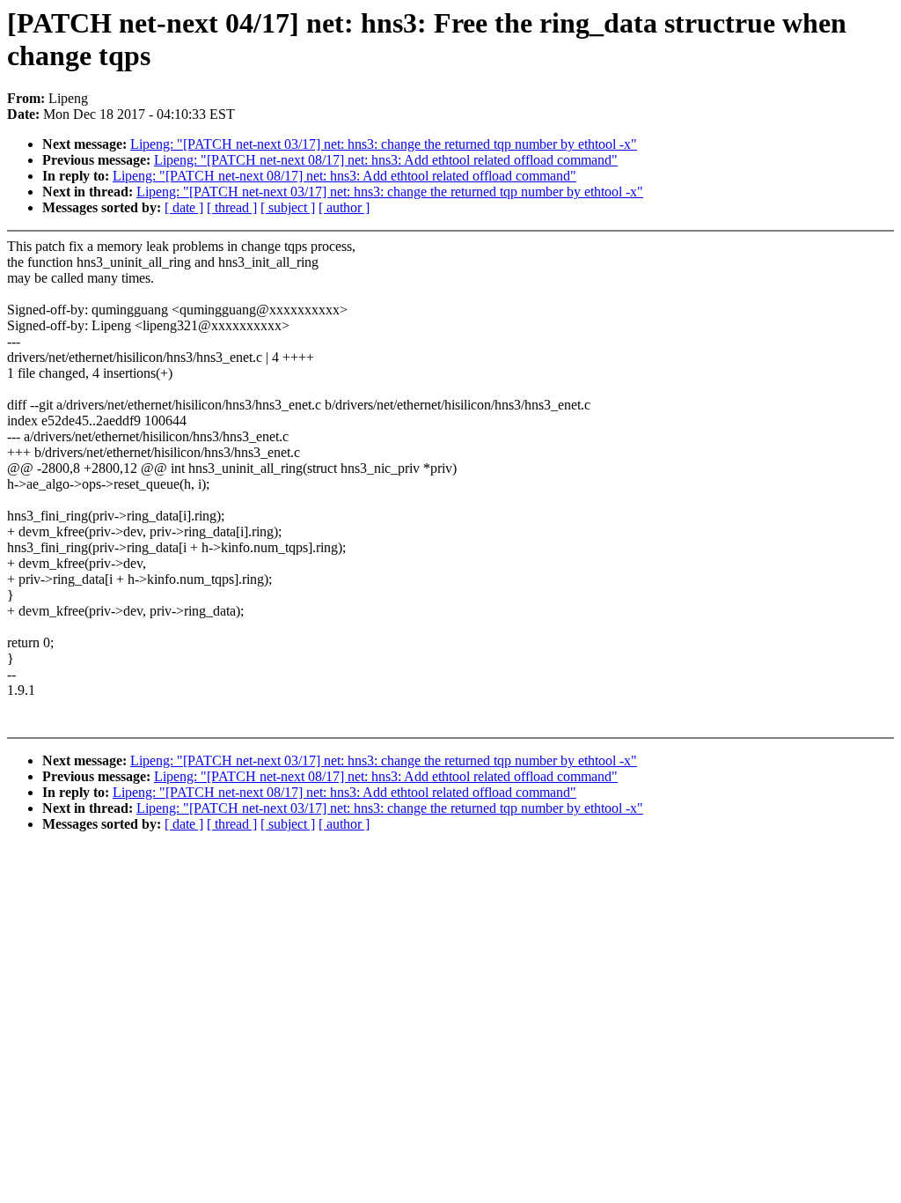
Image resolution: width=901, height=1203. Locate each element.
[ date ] (184, 207)
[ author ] (344, 207)
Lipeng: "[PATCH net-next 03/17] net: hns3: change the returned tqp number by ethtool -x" (383, 144)
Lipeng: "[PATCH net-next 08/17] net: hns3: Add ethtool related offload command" (386, 159)
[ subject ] (287, 207)
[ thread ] (232, 207)
